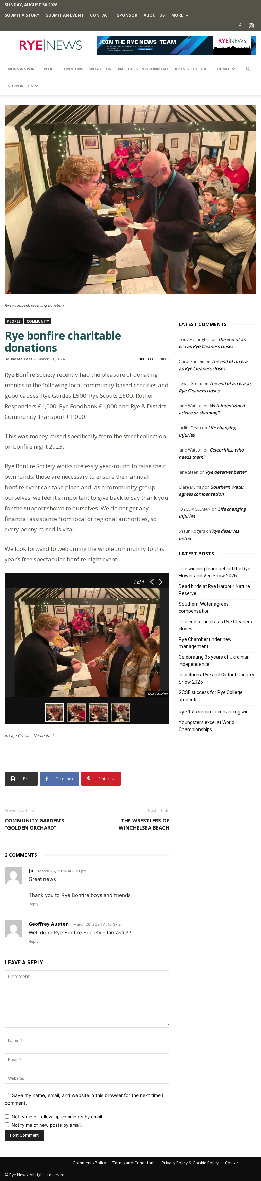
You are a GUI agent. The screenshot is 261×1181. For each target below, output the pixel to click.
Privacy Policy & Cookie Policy (190, 1163)
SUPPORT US (20, 85)
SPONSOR (127, 15)
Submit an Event (65, 15)
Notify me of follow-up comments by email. (57, 1116)
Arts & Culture (191, 68)
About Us (154, 15)
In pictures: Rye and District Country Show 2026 (216, 678)
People (50, 68)
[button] (248, 69)
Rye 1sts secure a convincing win (214, 712)
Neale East (21, 358)
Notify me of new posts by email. (47, 1125)
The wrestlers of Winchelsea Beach (144, 824)
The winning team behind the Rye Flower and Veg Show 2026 (214, 572)
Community (38, 321)
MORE (177, 15)
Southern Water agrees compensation (204, 607)
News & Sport (22, 68)
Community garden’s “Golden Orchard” (34, 824)
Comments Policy (89, 1163)
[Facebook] (240, 25)
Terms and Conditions (133, 1163)
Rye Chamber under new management (205, 643)
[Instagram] (251, 25)
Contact (100, 15)
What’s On (100, 68)
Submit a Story (22, 15)
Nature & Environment (143, 68)
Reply (33, 904)
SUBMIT (222, 68)
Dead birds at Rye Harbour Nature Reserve (214, 590)
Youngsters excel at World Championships (206, 726)
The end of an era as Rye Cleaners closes (215, 625)
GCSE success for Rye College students (211, 696)
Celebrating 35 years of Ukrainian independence (214, 660)
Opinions (73, 68)
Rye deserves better (226, 472)
